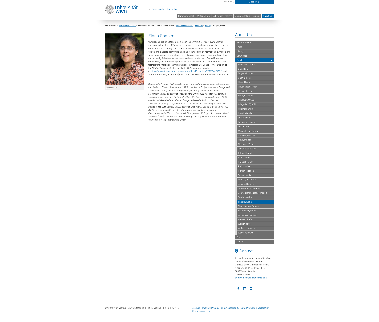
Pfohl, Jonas (244, 157)
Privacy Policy (218, 307)
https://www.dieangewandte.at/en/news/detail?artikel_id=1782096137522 (186, 71)
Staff (239, 237)
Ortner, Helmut (245, 153)
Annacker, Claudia (246, 64)
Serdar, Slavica (245, 197)
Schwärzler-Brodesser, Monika (252, 193)
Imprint (205, 307)
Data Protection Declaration (255, 307)
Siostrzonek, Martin (247, 210)
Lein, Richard (244, 117)
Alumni (256, 16)
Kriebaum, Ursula (246, 100)
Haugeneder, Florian (247, 86)
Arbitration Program (222, 16)
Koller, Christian (245, 95)
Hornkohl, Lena (245, 91)
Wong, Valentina (245, 232)
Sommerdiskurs (242, 16)
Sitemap (196, 307)
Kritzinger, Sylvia (245, 108)
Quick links (254, 1)
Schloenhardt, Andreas (249, 188)
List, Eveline (243, 126)
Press (239, 47)
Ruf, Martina (244, 166)
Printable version (201, 311)
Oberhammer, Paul (247, 148)
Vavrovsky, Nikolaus (247, 215)
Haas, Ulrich (244, 82)
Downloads (242, 55)
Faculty (208, 25)
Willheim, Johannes (247, 228)
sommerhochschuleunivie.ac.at (251, 277)
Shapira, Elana (245, 201)
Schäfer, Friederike (247, 179)
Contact (240, 241)
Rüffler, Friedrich (246, 171)
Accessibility (232, 307)
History (240, 51)
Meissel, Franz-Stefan (248, 131)
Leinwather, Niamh (247, 122)
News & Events (244, 42)
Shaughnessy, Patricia (248, 206)
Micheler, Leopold (246, 135)
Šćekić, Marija (244, 175)
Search (227, 1)
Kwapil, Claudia (245, 113)
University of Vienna (127, 25)
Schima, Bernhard (246, 184)
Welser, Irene (244, 224)
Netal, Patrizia (244, 139)
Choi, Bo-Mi (243, 69)
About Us (267, 16)
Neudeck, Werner (246, 144)
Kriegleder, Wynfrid (247, 104)
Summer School (186, 16)
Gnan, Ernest (244, 78)
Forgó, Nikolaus (245, 73)
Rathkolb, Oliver (245, 162)
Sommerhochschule (164, 9)
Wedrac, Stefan (245, 219)
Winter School (203, 16)
